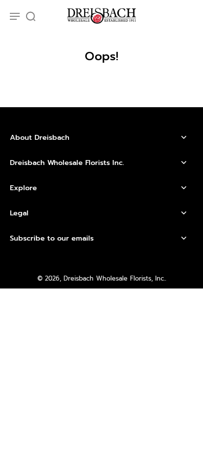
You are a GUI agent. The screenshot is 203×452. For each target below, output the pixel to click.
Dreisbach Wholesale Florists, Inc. (114, 278)
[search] (30, 16)
